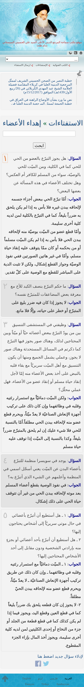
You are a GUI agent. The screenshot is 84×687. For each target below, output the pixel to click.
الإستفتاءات (42, 65)
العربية (68, 678)
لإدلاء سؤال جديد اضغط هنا (60, 656)
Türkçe (45, 684)
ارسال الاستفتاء (22, 65)
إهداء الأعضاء (22, 123)
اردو (40, 678)
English (26, 678)
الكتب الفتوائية (60, 65)
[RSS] (75, 52)
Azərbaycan (62, 684)
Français (29, 684)
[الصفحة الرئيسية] (81, 52)
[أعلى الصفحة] (5, 678)
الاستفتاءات (66, 123)
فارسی (53, 678)
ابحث (39, 145)
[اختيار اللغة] (70, 52)
